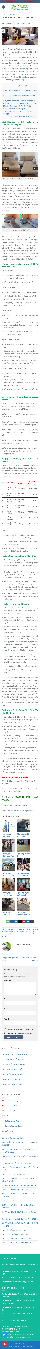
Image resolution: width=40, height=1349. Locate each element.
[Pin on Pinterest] (24, 921)
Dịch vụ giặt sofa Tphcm (12, 1106)
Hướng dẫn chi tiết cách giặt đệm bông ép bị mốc (20, 1185)
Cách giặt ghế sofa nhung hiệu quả (14, 1230)
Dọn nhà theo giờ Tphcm (12, 1111)
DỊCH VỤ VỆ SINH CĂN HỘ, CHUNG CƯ (17, 1334)
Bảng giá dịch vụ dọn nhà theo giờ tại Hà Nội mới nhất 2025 (19, 1143)
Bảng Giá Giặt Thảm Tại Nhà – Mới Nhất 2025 (19, 1219)
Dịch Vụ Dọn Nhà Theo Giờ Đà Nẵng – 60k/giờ (19, 1242)
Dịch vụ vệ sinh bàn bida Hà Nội (13, 1138)
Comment (8, 980)
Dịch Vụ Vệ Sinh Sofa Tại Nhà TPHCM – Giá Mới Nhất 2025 (20, 1224)
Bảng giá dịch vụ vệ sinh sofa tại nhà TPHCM (19, 103)
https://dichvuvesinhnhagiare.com (21, 810)
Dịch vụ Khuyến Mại (8, 14)
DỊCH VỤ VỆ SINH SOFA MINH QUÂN (20, 117)
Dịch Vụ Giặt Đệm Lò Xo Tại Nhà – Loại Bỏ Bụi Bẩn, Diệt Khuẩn (19, 1179)
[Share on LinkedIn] (28, 921)
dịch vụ (23, 74)
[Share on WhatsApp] (8, 921)
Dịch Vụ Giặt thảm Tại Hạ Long (13, 1174)
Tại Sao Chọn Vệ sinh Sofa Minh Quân (17, 106)
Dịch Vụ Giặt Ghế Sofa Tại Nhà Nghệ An (16, 1238)
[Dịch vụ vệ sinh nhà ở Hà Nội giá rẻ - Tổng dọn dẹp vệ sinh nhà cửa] (20, 7)
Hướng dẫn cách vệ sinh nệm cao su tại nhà (17, 1163)
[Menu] (3, 7)
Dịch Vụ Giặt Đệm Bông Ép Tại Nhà (15, 1189)
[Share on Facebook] (12, 921)
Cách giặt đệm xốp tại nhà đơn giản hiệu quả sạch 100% (20, 1168)
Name (6, 999)
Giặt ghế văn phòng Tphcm (13, 1126)
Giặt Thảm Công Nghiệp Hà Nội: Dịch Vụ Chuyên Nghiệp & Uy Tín (20, 1157)
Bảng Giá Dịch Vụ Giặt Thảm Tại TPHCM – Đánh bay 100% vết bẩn (20, 1150)
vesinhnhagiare (24, 23)
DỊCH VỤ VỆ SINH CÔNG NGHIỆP (15, 1326)
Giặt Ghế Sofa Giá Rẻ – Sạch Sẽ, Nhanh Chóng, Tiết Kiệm (18, 1206)
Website (7, 1019)
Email (6, 1009)
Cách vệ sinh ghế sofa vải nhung (13, 1201)
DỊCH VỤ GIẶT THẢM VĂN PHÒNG (16, 1337)
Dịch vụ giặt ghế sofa (28, 680)
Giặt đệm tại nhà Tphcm (12, 1121)
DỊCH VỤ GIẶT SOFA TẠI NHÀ (15, 1054)
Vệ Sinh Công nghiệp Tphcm (13, 1101)
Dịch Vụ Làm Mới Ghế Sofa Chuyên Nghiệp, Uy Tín (19, 1213)
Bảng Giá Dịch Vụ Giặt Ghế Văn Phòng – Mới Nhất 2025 (18, 1195)
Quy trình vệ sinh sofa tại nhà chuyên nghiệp (19, 101)
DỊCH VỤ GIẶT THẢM (10, 1332)
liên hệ (10, 650)
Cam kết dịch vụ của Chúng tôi (14, 109)
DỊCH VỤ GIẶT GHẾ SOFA (12, 1329)
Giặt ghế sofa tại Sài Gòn (23, 931)
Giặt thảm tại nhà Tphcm (12, 1116)
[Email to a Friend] (20, 921)
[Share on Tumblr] (32, 921)
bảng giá (18, 465)
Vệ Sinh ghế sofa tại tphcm (17, 934)
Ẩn (27, 86)
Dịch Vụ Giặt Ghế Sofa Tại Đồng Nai (15, 1234)
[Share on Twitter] (16, 921)
